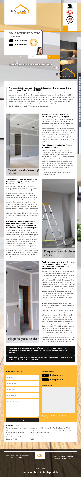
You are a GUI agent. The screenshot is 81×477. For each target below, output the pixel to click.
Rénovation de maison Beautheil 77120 (17, 429)
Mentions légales (18, 458)
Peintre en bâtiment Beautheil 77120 (39, 433)
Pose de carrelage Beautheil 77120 (39, 438)
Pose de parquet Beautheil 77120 (15, 433)
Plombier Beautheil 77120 (61, 428)
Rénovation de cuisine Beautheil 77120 (40, 429)
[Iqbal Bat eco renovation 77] (42, 453)
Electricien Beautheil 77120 (62, 430)
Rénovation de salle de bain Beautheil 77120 (15, 438)
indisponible (56, 375)
